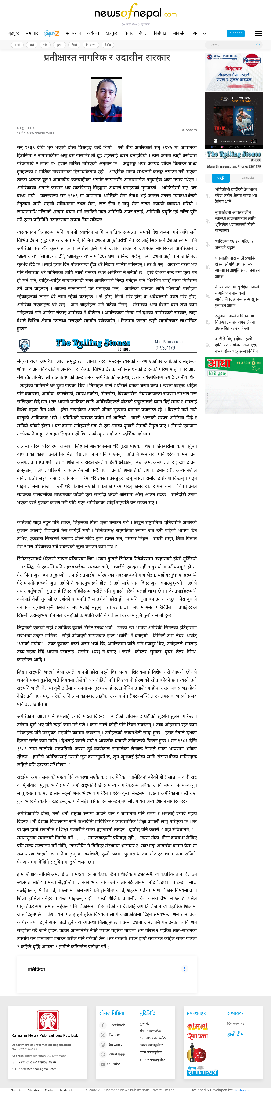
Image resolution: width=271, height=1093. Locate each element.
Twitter (114, 1035)
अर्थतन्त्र (93, 33)
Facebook (117, 1025)
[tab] (221, 179)
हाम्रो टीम (235, 1034)
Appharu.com (243, 1090)
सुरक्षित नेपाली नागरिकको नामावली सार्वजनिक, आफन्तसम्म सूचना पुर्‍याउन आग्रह (237, 296)
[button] (258, 33)
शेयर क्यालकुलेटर (150, 1031)
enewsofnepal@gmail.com (37, 1069)
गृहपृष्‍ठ (13, 33)
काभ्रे (17, 44)
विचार (128, 33)
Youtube (113, 1064)
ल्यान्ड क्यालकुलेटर (151, 1045)
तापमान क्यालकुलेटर (152, 1060)
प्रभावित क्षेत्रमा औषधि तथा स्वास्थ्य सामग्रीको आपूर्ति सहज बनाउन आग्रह (237, 267)
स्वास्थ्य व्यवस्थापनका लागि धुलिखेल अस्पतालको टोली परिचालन (235, 222)
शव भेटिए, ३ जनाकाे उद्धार (234, 244)
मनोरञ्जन (73, 33)
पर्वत (45, 44)
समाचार (32, 33)
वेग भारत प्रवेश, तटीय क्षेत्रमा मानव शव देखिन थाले (236, 196)
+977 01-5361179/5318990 (37, 1063)
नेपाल (143, 33)
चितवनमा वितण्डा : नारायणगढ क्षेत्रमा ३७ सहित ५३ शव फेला (235, 322)
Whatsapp (117, 1054)
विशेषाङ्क (160, 33)
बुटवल (59, 44)
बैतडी (74, 44)
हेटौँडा (108, 44)
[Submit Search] (258, 45)
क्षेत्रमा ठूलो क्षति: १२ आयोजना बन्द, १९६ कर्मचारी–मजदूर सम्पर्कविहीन (236, 345)
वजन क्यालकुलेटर (151, 1052)
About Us (16, 1090)
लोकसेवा (180, 33)
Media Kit (66, 1090)
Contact (50, 1090)
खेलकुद (111, 33)
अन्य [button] (196, 33)
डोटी (31, 44)
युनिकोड (145, 1024)
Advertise (34, 1090)
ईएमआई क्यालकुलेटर (153, 1038)
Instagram (117, 1045)
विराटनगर (91, 44)
